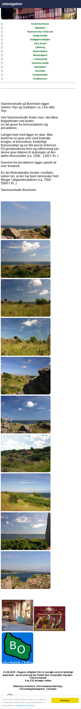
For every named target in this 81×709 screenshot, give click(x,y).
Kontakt (52, 689)
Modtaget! (65, 700)
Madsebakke (40, 51)
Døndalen (40, 28)
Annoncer (30, 686)
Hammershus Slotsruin (40, 32)
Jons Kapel (40, 43)
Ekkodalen (40, 67)
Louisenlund (40, 59)
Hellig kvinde (40, 35)
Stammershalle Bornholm (18, 190)
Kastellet (40, 71)
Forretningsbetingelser (32, 689)
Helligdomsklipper (40, 39)
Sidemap (18, 686)
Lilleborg (40, 47)
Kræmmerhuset (40, 24)
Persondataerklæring (49, 686)
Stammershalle (40, 63)
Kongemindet (40, 75)
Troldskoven (40, 79)
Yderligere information (25, 705)
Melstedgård (40, 55)
